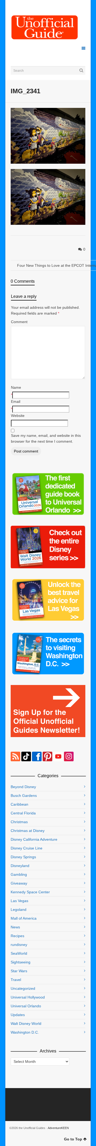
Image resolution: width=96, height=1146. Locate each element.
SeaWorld (19, 953)
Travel (16, 980)
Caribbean (19, 804)
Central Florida (23, 813)
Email (15, 401)
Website (18, 415)
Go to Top (73, 1139)
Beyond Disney (23, 787)
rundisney (19, 944)
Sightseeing (20, 962)
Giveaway (19, 883)
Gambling (19, 874)
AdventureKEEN (58, 1128)
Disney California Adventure (34, 839)
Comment (19, 322)
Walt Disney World (26, 1023)
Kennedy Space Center (30, 892)
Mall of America (24, 918)
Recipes (17, 936)
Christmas (19, 822)
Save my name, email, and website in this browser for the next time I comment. (46, 438)
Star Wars (19, 971)
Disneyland (20, 866)
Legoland (18, 909)
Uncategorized (23, 988)
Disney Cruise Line (26, 848)
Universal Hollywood (28, 997)
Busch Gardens (24, 795)
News (15, 927)
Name (16, 387)
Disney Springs (23, 857)
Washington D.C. (25, 1032)
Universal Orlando (26, 1006)
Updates (18, 1015)
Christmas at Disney (28, 830)
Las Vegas (19, 901)
